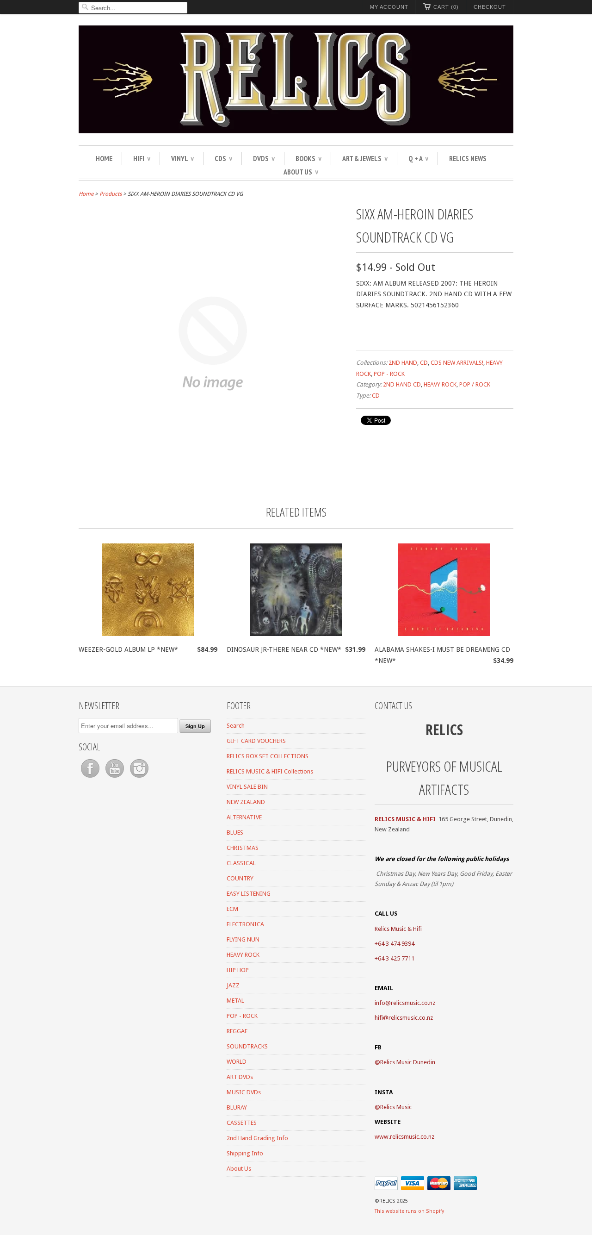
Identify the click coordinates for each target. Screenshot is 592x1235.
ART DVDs (240, 1076)
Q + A (418, 158)
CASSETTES (242, 1122)
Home (104, 158)
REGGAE (237, 1031)
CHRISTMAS (243, 847)
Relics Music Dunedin (407, 1062)
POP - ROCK (389, 373)
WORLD (237, 1061)
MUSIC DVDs (244, 1092)
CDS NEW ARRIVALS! (457, 362)
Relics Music (396, 1107)
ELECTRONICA (245, 924)
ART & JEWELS (365, 158)
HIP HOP (238, 970)
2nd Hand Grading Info (257, 1138)
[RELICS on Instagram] (139, 777)
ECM (232, 908)
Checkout (490, 7)
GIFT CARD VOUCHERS (256, 740)
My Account (389, 7)
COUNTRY (240, 878)
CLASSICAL (241, 863)
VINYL (182, 158)
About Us (301, 171)
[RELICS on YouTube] (115, 777)
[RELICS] (296, 80)
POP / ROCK (474, 384)
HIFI (141, 158)
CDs (223, 158)
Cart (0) (446, 7)
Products (110, 194)
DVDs (264, 158)
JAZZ (233, 985)
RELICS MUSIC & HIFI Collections (270, 771)
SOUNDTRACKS (247, 1046)
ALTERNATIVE (244, 817)
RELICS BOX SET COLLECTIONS (267, 756)
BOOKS (308, 158)
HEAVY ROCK (440, 384)
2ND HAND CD (402, 384)
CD (424, 362)
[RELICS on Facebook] (91, 777)
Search (236, 725)
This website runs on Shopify (409, 1211)
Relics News (468, 158)
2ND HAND (402, 362)
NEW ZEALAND (246, 801)
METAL (235, 1000)
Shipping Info (245, 1153)
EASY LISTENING (249, 893)
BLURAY (237, 1107)
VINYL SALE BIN (247, 786)
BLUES (235, 832)
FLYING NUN (243, 939)
